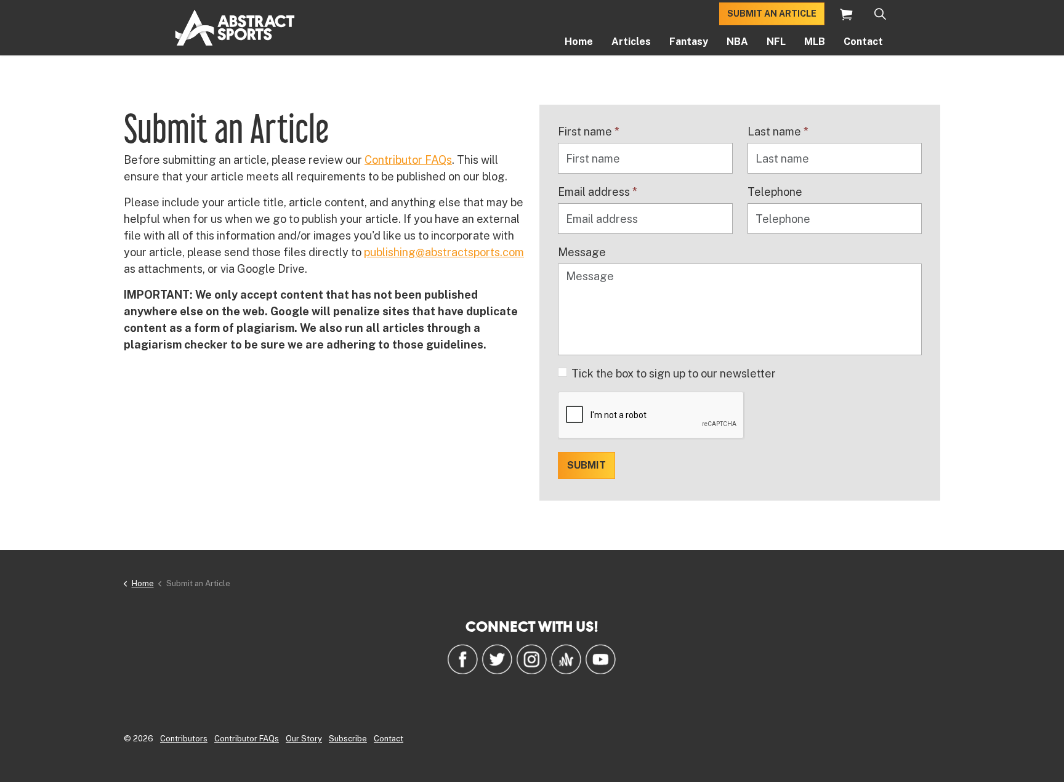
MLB (814, 41)
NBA (737, 41)
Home (579, 41)
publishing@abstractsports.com (444, 252)
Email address (597, 191)
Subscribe (348, 738)
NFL (776, 41)
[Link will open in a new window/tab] (462, 658)
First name (588, 131)
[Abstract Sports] (235, 27)
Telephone (775, 191)
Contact (863, 41)
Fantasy (688, 41)
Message (582, 252)
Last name (778, 131)
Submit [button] (586, 465)
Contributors (184, 738)
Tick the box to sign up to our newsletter (673, 373)
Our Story (304, 738)
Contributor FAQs (408, 159)
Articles (631, 41)
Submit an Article (771, 13)
